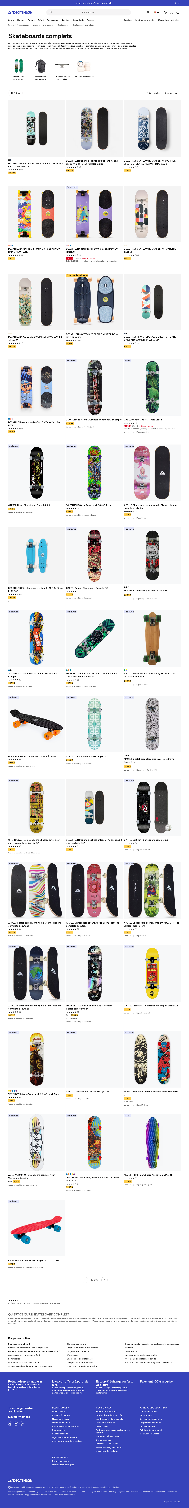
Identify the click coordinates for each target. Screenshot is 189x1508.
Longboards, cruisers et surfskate (82, 1348)
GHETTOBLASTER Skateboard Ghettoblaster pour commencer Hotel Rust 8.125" (34, 841)
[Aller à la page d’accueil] (20, 12)
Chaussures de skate (76, 1344)
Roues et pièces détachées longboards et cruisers (148, 1362)
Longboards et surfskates (79, 1351)
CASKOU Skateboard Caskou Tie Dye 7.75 (87, 1091)
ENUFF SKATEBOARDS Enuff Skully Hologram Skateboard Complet (89, 1007)
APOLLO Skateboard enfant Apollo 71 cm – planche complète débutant (150, 506)
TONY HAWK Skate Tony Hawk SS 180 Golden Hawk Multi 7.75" (92, 1179)
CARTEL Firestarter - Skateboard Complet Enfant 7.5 (151, 1005)
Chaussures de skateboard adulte (141, 1355)
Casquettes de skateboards (80, 1362)
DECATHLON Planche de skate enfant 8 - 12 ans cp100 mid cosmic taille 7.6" (36, 165)
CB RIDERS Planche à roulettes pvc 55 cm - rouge (33, 1260)
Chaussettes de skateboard (80, 1359)
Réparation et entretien (168, 20)
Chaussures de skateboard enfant (24, 1355)
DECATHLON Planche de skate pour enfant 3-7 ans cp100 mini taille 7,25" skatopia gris (92, 162)
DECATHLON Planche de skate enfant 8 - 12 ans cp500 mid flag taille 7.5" (94, 841)
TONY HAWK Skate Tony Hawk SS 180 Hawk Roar (33, 1094)
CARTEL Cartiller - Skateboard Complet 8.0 (146, 840)
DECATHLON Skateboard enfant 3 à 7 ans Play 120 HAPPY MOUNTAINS (34, 250)
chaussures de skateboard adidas (82, 1366)
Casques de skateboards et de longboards (28, 1348)
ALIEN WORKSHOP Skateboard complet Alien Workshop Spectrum (31, 1176)
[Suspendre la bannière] (175, 3)
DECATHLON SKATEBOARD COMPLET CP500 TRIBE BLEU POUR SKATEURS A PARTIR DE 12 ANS (149, 162)
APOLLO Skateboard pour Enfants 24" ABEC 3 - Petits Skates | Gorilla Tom (151, 924)
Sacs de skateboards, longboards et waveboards (30, 1366)
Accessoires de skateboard (40, 78)
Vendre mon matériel (145, 20)
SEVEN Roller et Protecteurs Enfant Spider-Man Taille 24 (151, 1093)
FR (158, 12)
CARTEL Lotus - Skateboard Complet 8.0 (87, 756)
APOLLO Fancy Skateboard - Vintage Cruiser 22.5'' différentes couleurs (150, 675)
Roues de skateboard (84, 77)
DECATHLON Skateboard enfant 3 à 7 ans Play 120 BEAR (34, 424)
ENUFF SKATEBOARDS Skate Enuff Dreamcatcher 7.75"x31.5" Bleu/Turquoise (91, 675)
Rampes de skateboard (19, 1344)
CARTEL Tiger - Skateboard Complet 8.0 (29, 505)
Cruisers (129, 1348)
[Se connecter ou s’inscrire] (171, 12)
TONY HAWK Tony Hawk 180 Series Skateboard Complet (32, 675)
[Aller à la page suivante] (104, 1280)
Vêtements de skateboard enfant (23, 1362)
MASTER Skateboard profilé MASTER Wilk (145, 590)
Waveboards (131, 1351)
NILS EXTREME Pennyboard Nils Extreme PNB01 (148, 1175)
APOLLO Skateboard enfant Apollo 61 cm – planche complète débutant (92, 924)
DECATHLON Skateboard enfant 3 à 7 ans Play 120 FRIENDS (92, 250)
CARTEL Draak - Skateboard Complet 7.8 (87, 588)
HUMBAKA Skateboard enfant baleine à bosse (32, 756)
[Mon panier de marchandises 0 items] (178, 12)
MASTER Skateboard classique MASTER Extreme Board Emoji (149, 760)
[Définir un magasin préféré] (148, 12)
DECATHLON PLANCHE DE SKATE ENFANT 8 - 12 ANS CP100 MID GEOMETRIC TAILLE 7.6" (150, 338)
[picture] (36, 128)
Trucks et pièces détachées (62, 78)
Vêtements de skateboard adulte (140, 1359)
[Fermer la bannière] (179, 3)
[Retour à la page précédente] (85, 1280)
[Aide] (165, 12)
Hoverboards (14, 1359)
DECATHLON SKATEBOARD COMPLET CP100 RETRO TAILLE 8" (150, 250)
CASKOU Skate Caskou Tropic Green (143, 419)
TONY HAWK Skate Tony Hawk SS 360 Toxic (88, 505)
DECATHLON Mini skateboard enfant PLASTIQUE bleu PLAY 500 (35, 589)
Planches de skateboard (18, 78)
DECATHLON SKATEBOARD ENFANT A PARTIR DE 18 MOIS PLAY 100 (92, 336)
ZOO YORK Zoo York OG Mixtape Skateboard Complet (94, 419)
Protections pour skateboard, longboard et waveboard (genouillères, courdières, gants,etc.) (50, 1351)
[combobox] (173, 93)
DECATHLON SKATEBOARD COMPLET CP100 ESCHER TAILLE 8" (35, 338)
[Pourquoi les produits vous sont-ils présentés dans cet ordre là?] (147, 93)
